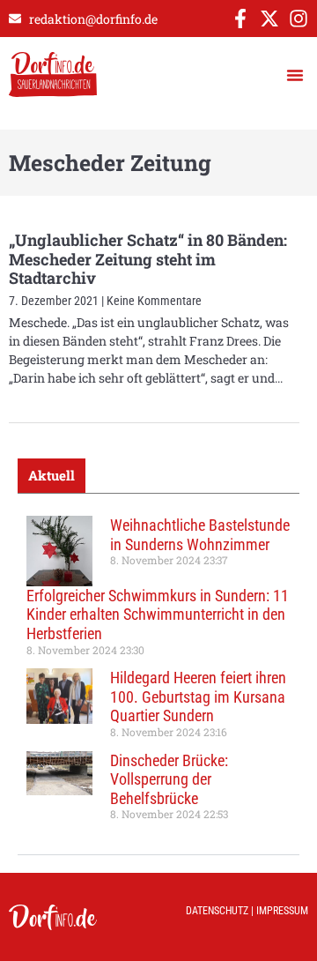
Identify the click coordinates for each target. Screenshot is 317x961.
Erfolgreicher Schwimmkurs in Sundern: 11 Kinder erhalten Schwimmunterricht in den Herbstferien (157, 614)
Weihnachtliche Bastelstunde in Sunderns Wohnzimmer (200, 535)
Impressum (282, 911)
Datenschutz (217, 911)
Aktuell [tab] (51, 475)
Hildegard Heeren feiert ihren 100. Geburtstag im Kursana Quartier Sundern (198, 696)
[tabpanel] (158, 674)
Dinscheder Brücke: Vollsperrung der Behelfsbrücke (169, 779)
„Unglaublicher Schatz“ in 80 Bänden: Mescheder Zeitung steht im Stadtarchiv (148, 258)
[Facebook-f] (240, 18)
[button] (295, 75)
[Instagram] (298, 18)
